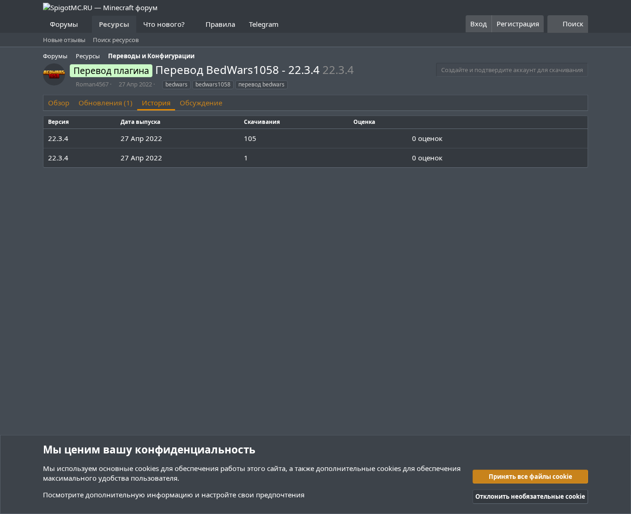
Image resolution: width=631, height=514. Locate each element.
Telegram (264, 24)
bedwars (176, 84)
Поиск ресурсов (116, 40)
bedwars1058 (213, 84)
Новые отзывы (64, 40)
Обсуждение (201, 102)
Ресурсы (114, 24)
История (156, 102)
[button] (85, 24)
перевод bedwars (261, 84)
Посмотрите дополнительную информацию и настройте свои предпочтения (173, 494)
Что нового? (164, 24)
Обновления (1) (106, 102)
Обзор (58, 102)
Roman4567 (92, 84)
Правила (220, 24)
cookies (147, 468)
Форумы (64, 24)
